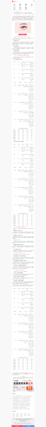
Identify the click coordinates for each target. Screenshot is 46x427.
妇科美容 (17, 416)
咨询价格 (22, 34)
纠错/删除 (33, 14)
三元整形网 (15, 2)
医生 (19, 11)
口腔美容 (29, 415)
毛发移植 (25, 415)
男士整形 (21, 416)
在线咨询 (29, 425)
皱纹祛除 (17, 415)
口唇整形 (14, 416)
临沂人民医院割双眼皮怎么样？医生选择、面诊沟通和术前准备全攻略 (21, 400)
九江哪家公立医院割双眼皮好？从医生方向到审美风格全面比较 (20, 401)
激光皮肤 (21, 415)
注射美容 (14, 415)
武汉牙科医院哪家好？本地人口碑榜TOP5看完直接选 (19, 407)
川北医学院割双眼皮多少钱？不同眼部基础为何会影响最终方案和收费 (21, 404)
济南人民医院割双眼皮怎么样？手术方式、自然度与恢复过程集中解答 (21, 397)
